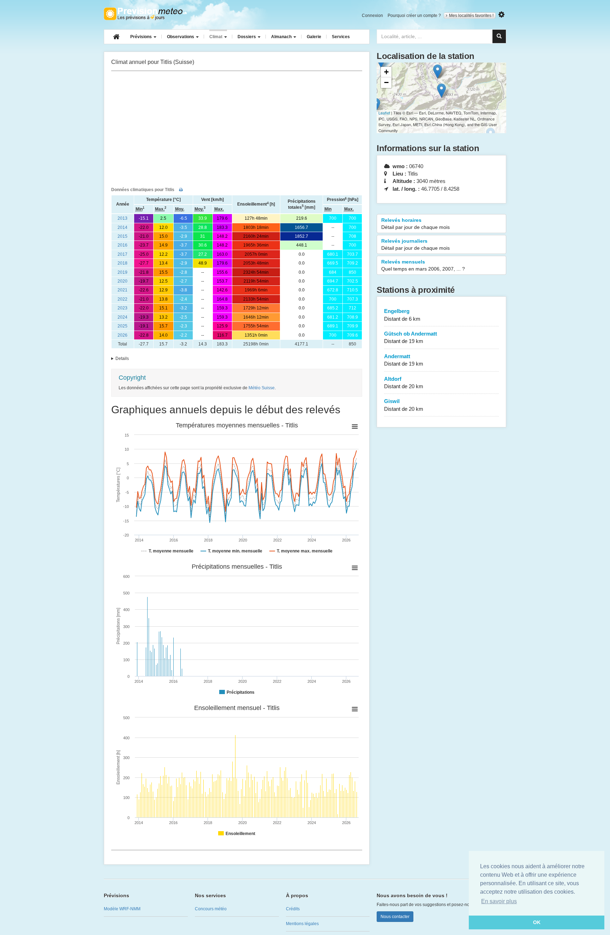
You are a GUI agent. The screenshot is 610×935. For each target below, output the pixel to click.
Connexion (372, 15)
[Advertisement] (236, 127)
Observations (181, 37)
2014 (122, 227)
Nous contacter (395, 916)
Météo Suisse (262, 387)
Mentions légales (302, 923)
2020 (122, 281)
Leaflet (384, 113)
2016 (122, 245)
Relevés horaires (415, 223)
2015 (122, 236)
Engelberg (402, 314)
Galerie (314, 37)
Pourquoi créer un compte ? (414, 15)
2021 (122, 290)
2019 (122, 272)
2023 (122, 308)
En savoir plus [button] (499, 901)
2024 (122, 317)
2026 (122, 335)
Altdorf (403, 382)
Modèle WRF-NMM (122, 908)
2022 (122, 299)
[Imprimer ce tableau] (181, 190)
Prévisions (141, 37)
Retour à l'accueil (145, 13)
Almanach (282, 37)
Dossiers (247, 37)
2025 (122, 326)
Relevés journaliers (415, 244)
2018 (122, 263)
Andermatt (403, 360)
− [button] (386, 82)
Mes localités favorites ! (471, 15)
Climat (216, 37)
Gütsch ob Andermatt (410, 337)
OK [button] (536, 922)
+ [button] (386, 71)
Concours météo (211, 908)
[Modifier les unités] (501, 15)
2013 (122, 218)
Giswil (403, 405)
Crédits (293, 908)
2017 (122, 254)
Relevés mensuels (423, 265)
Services (341, 37)
